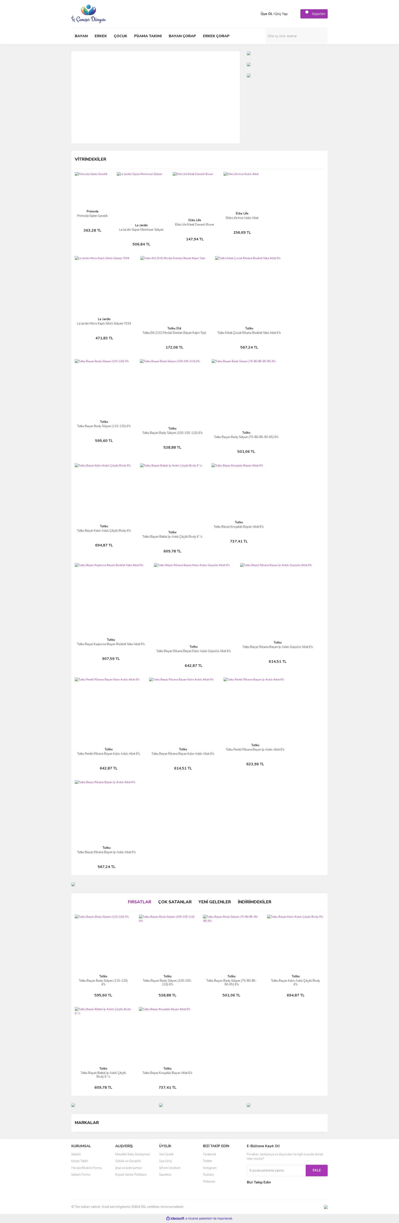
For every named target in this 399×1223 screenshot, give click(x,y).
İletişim (76, 1154)
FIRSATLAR (139, 902)
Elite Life (194, 220)
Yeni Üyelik (166, 1154)
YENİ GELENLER (215, 902)
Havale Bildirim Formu (86, 1168)
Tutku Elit (174, 328)
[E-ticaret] (198, 1219)
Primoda (92, 211)
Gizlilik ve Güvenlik (128, 1161)
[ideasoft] (175, 1218)
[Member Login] (256, 13)
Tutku (249, 328)
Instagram (210, 1168)
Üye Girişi (165, 1161)
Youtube (208, 1175)
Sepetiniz (165, 1175)
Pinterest (209, 1182)
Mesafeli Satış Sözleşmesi (132, 1154)
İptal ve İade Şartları (128, 1168)
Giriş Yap (281, 14)
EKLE (317, 1170)
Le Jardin (141, 225)
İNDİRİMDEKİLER (254, 902)
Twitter (207, 1161)
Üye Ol (266, 14)
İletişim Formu (80, 1175)
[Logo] (88, 13)
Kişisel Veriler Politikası (131, 1175)
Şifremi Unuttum (170, 1168)
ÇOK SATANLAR (175, 902)
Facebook (209, 1154)
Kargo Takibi (79, 1161)
